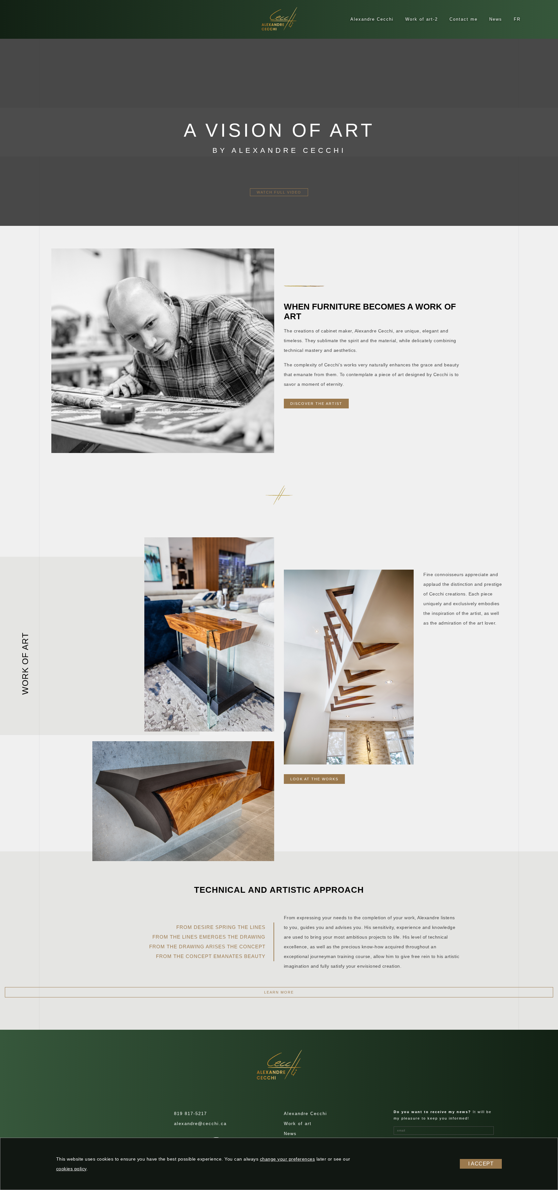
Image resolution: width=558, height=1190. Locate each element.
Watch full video (279, 192)
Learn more (279, 992)
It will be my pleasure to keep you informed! (442, 1115)
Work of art (298, 1123)
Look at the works (314, 779)
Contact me (464, 19)
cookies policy (71, 1168)
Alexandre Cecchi (372, 19)
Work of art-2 (421, 19)
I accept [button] (480, 1163)
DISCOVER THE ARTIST (316, 403)
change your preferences (287, 1159)
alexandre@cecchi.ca (200, 1123)
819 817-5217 (190, 1113)
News (495, 19)
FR (517, 19)
